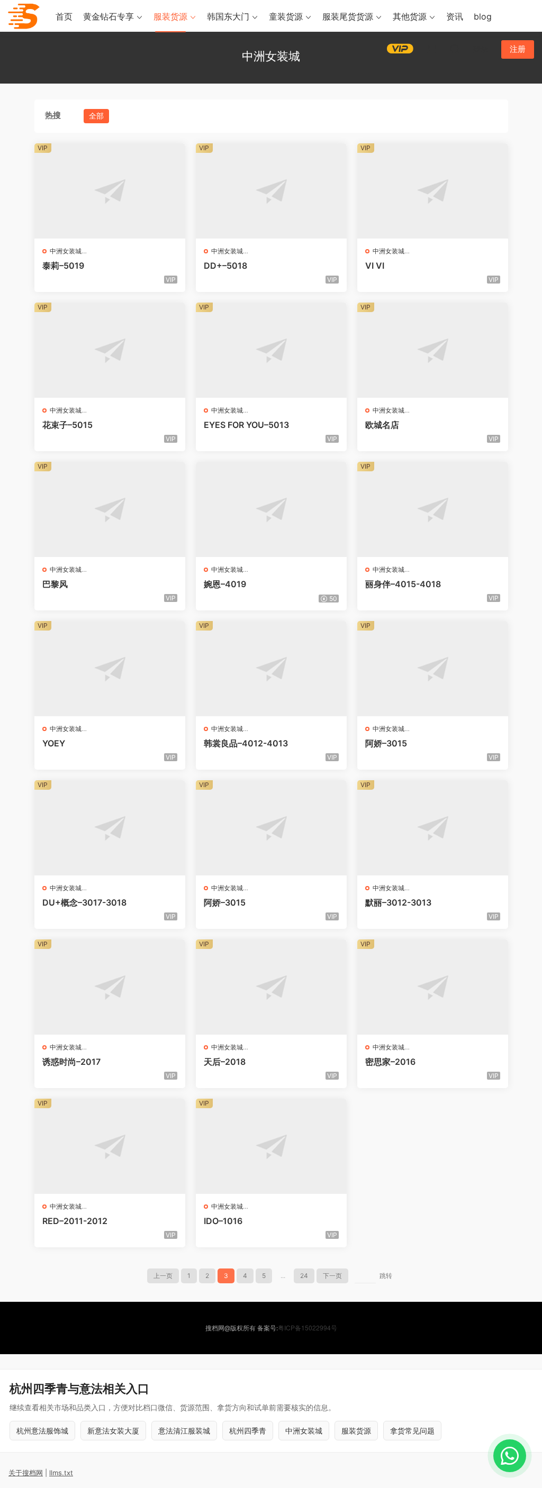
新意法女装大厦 (113, 1430)
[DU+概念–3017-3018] (109, 827)
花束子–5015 (67, 424)
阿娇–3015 (386, 743)
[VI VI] (432, 191)
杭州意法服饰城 (42, 1430)
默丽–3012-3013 (398, 902)
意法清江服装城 (184, 1430)
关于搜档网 (25, 1472)
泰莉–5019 (63, 265)
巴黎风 (55, 584)
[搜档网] (24, 16)
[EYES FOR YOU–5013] (271, 350)
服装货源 (170, 16)
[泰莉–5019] (109, 191)
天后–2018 (225, 1061)
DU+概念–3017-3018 (84, 902)
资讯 (454, 16)
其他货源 (410, 16)
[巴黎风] (109, 509)
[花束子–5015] (109, 350)
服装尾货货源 (347, 16)
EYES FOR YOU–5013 (246, 424)
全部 (96, 115)
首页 (64, 16)
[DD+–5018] (271, 191)
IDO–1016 (223, 1221)
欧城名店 (382, 424)
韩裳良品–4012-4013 (246, 743)
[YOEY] (109, 668)
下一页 (332, 1276)
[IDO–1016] (271, 1146)
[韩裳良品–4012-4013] (271, 668)
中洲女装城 (66, 251)
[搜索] (454, 49)
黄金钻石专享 (108, 16)
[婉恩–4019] (271, 509)
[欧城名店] (432, 350)
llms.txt (61, 1472)
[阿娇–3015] (432, 668)
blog (483, 16)
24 (304, 1276)
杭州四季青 (247, 1430)
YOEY (53, 743)
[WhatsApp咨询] (509, 1455)
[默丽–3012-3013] (432, 827)
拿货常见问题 (412, 1430)
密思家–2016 (390, 1061)
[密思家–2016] (432, 987)
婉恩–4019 (225, 584)
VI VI (374, 265)
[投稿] (431, 49)
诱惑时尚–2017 (71, 1061)
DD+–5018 (225, 265)
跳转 (386, 1276)
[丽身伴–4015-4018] (432, 509)
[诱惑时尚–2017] (109, 987)
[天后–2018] (271, 987)
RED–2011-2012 (74, 1221)
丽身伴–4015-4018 (403, 584)
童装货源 (286, 16)
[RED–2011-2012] (109, 1146)
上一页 (163, 1276)
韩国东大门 (228, 16)
